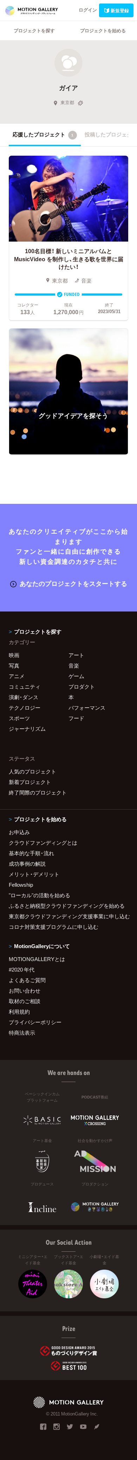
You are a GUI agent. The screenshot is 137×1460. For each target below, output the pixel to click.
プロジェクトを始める (103, 30)
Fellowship (21, 884)
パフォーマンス (86, 707)
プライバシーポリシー (35, 1022)
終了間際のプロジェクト (38, 792)
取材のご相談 (24, 1001)
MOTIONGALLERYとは (37, 959)
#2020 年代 (21, 969)
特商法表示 (22, 1032)
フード (76, 718)
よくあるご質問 (27, 980)
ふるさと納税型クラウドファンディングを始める (67, 906)
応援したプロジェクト (43, 134)
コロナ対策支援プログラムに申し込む (53, 927)
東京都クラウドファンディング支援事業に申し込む (68, 916)
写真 (14, 665)
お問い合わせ (24, 990)
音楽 (73, 665)
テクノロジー (24, 707)
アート (76, 655)
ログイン (88, 9)
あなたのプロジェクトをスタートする (73, 583)
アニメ (17, 676)
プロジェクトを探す (34, 30)
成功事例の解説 (27, 863)
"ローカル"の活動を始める (39, 895)
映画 (14, 655)
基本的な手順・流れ (31, 853)
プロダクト (81, 686)
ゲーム (76, 676)
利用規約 (19, 1011)
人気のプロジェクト (32, 771)
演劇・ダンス (23, 697)
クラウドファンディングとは (43, 842)
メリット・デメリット (34, 874)
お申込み (19, 832)
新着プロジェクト (30, 782)
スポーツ (19, 718)
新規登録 (120, 10)
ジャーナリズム (27, 728)
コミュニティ (24, 686)
